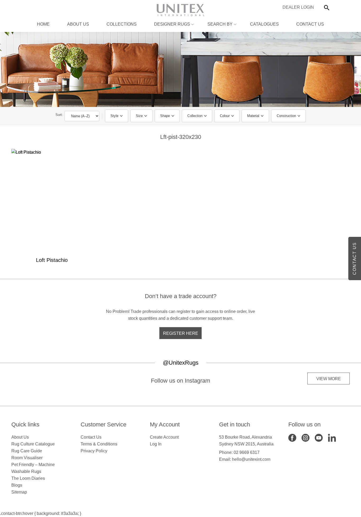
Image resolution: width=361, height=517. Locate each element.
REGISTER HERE (180, 333)
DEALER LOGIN (298, 7)
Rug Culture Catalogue (33, 444)
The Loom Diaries (28, 478)
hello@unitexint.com (251, 459)
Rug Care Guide (26, 451)
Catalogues (264, 24)
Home (43, 24)
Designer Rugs (172, 24)
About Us (78, 24)
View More (328, 379)
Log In (155, 444)
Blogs (16, 485)
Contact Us (310, 24)
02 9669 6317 (247, 452)
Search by (220, 24)
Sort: (59, 115)
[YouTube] (319, 437)
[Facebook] (292, 437)
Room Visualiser (27, 457)
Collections (122, 24)
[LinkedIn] (332, 437)
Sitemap (19, 492)
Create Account (164, 437)
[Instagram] (305, 437)
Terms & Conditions (99, 444)
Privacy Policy (94, 451)
